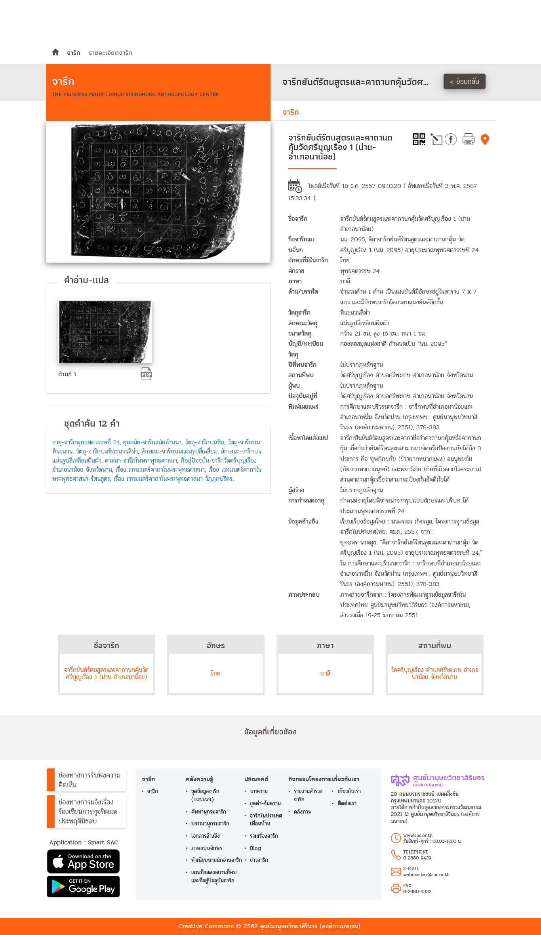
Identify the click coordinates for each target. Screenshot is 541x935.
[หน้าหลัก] (55, 52)
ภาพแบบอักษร (206, 848)
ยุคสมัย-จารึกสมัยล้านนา (152, 442)
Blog (255, 848)
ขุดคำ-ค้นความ (265, 803)
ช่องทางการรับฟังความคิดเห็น (89, 780)
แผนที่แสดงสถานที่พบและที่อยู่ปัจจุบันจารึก (214, 876)
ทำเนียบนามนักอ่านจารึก (216, 860)
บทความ (259, 791)
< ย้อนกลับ (464, 81)
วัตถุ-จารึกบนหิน (204, 442)
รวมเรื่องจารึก (264, 836)
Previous (36, 191)
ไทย (216, 673)
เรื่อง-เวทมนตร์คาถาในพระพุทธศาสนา (160, 469)
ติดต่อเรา (347, 803)
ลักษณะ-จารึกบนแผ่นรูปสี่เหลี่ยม (179, 451)
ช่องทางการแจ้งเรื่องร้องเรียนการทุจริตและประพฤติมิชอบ (88, 812)
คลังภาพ (303, 812)
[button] (86, 862)
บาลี (325, 673)
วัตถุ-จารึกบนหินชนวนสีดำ (107, 451)
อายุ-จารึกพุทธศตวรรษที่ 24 (86, 442)
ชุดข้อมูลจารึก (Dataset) (205, 795)
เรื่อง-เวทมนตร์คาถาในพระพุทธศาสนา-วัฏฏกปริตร (173, 479)
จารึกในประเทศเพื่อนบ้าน (266, 820)
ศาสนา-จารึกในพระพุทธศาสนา (141, 460)
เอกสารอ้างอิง (205, 836)
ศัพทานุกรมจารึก (208, 812)
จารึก (73, 52)
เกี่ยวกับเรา (349, 791)
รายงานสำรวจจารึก (308, 795)
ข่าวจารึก (259, 860)
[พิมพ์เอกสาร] (468, 138)
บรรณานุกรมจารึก (210, 823)
